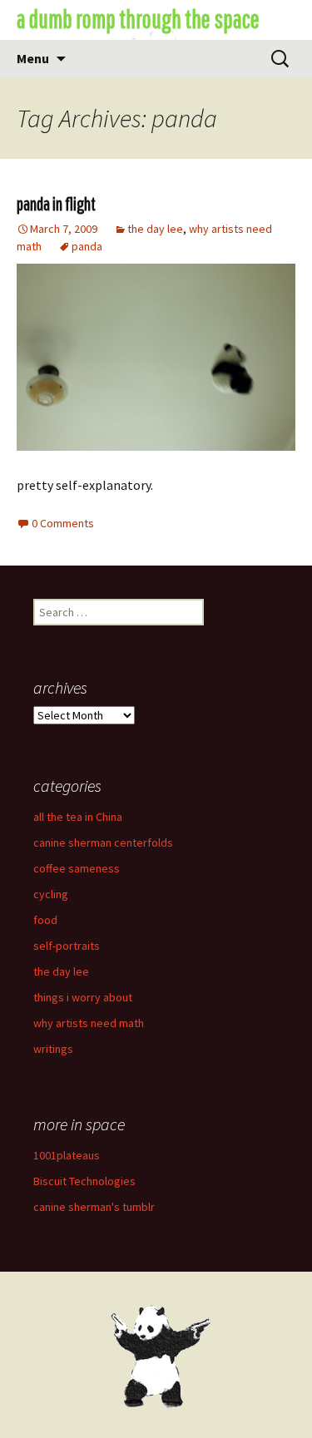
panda (87, 246)
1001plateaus (66, 1155)
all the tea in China (77, 816)
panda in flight (56, 203)
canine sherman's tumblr (94, 1206)
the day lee (155, 228)
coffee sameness (76, 868)
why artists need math (88, 1022)
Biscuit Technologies (84, 1181)
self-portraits (66, 945)
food (45, 919)
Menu (33, 58)
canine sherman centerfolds (103, 842)
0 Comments (63, 523)
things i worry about (82, 997)
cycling (50, 894)
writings (53, 1048)
